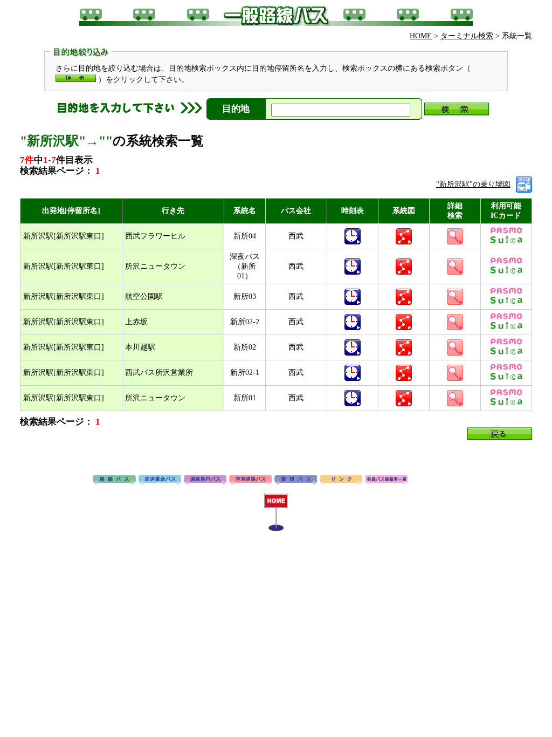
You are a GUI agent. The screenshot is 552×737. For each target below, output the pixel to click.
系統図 (404, 236)
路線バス (114, 480)
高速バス (160, 480)
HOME (421, 36)
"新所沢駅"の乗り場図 (473, 184)
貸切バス (295, 480)
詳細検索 (455, 236)
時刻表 (352, 236)
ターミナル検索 (466, 36)
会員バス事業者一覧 (386, 480)
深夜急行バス (205, 480)
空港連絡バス (250, 480)
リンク (341, 480)
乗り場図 (524, 184)
